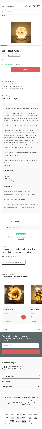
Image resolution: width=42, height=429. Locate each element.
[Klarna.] (23, 421)
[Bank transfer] (6, 414)
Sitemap (33, 424)
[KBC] (35, 418)
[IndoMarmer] (8, 6)
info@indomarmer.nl (13, 227)
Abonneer (21, 352)
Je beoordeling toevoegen (13, 262)
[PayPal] (35, 414)
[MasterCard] (18, 414)
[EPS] (18, 421)
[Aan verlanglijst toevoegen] (2, 75)
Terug (6, 16)
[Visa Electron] (18, 418)
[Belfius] (23, 418)
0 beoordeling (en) (14, 56)
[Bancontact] (12, 418)
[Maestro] (23, 414)
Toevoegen (26, 69)
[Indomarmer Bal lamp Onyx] (14, 294)
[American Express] (29, 418)
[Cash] (29, 421)
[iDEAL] (12, 414)
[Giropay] (12, 421)
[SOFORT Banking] (29, 414)
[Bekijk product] (23, 317)
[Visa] (6, 418)
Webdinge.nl (26, 424)
